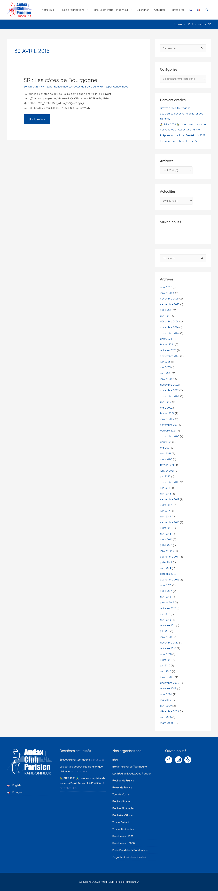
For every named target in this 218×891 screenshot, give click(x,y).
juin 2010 (165, 665)
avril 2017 (165, 516)
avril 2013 (165, 596)
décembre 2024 (169, 321)
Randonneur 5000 (123, 836)
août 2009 (166, 694)
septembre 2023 (170, 356)
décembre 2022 (169, 384)
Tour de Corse (120, 794)
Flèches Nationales (123, 808)
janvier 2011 (167, 637)
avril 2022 (165, 401)
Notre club (48, 9)
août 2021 (166, 442)
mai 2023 (165, 367)
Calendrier (143, 9)
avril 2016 (165, 533)
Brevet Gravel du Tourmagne (129, 766)
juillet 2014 (166, 562)
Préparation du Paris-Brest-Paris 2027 (182, 135)
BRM (115, 759)
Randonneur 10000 (123, 843)
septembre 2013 (169, 579)
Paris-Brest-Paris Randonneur (110, 9)
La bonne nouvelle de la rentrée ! (179, 141)
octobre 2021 (168, 430)
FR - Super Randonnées (114, 86)
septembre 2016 (169, 522)
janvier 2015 (167, 550)
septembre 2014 (169, 556)
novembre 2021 (169, 424)
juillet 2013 (166, 591)
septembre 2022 (170, 396)
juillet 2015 (166, 545)
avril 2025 (165, 315)
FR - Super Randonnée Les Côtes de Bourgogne (70, 86)
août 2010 (166, 654)
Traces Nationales (123, 829)
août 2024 (166, 338)
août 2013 (166, 585)
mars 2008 (166, 723)
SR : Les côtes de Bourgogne (60, 80)
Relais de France (122, 787)
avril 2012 (165, 619)
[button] (207, 10)
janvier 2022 (167, 419)
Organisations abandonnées (129, 857)
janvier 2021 (167, 470)
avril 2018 (165, 493)
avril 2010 (165, 671)
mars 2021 (166, 459)
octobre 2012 (168, 608)
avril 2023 (165, 373)
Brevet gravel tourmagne (175, 108)
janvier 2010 (167, 677)
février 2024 (167, 344)
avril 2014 (165, 568)
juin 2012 (165, 614)
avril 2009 (166, 705)
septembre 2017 (169, 499)
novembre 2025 (169, 298)
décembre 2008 (169, 711)
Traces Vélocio (121, 822)
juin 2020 (165, 476)
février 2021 (167, 464)
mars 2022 (166, 407)
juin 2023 (165, 361)
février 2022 (167, 413)
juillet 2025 (166, 310)
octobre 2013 (168, 573)
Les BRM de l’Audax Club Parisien (131, 773)
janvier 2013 (167, 602)
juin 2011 (165, 631)
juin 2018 (165, 487)
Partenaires (177, 9)
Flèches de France (123, 780)
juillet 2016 (166, 528)
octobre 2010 (168, 648)
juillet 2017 (166, 505)
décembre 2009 (169, 682)
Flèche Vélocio (121, 801)
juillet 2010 (166, 659)
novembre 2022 (169, 390)
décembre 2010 (169, 642)
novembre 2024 (169, 327)
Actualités (160, 9)
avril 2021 (165, 453)
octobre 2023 (168, 350)
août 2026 (166, 287)
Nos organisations (73, 9)
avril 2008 (166, 717)
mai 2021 (165, 447)
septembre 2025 (170, 304)
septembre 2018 (169, 482)
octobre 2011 (167, 625)
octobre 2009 (168, 688)
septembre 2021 (169, 436)
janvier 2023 (167, 379)
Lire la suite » (37, 121)
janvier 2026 (167, 293)
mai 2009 (165, 700)
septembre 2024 (170, 333)
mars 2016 (166, 539)
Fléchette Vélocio (122, 815)
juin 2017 (165, 510)
